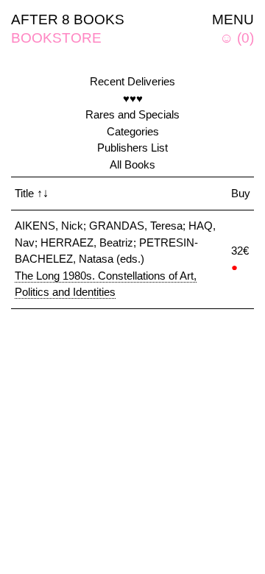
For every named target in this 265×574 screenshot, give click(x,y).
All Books (132, 164)
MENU (233, 19)
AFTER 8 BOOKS (67, 19)
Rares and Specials (132, 114)
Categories (133, 131)
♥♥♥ (133, 98)
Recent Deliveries (132, 81)
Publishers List (132, 147)
